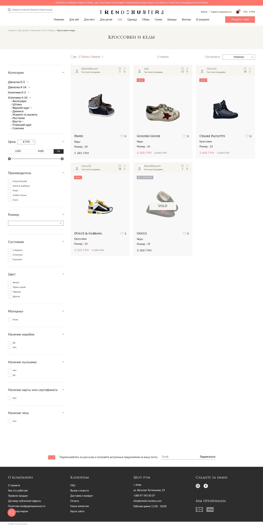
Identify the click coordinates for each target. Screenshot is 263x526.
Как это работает (18, 491)
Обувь (145, 19)
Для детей (106, 19)
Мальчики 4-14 (38, 30)
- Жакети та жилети (24, 114)
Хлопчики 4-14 (18, 97)
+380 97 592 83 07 (144, 496)
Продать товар (240, 19)
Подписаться (207, 457)
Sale (120, 19)
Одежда (132, 19)
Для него (89, 19)
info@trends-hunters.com (147, 501)
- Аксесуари (18, 101)
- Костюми (18, 118)
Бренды (172, 19)
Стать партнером (18, 511)
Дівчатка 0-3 (16, 82)
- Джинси (17, 111)
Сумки (158, 19)
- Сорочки (17, 128)
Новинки (59, 19)
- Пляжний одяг (21, 124)
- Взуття (16, 121)
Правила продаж (18, 496)
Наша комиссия (79, 506)
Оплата (74, 501)
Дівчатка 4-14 (17, 87)
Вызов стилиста (79, 491)
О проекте (14, 485)
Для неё (74, 19)
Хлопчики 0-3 (17, 92)
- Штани (16, 104)
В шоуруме (202, 19)
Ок (58, 151)
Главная (12, 30)
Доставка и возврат (81, 496)
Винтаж (186, 19)
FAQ (72, 485)
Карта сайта (77, 511)
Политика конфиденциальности (26, 506)
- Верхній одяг (20, 107)
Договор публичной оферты (24, 501)
